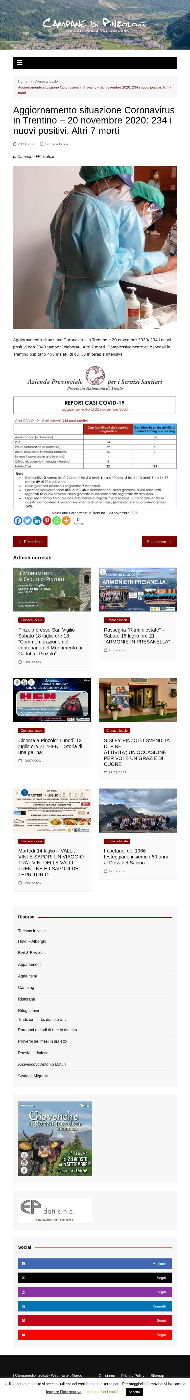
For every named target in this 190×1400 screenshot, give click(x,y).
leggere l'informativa (63, 1392)
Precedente (33, 542)
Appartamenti (30, 964)
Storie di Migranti (33, 1076)
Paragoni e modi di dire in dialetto (47, 1030)
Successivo (156, 542)
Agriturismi (27, 976)
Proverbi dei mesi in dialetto (42, 1041)
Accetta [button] (134, 1392)
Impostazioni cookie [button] (103, 1392)
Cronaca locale (56, 144)
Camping (26, 987)
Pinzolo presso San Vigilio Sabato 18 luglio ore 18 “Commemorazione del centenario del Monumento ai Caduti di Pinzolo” (50, 641)
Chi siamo (107, 1376)
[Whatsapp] (56, 520)
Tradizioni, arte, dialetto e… (42, 1019)
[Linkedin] (37, 520)
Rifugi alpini (28, 1010)
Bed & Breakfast (32, 953)
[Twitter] (27, 520)
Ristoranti (26, 999)
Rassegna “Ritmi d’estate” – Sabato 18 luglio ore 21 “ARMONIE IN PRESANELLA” (137, 635)
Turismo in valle (32, 931)
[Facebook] (18, 520)
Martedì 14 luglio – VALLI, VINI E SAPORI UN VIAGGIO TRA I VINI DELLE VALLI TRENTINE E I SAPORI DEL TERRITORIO (51, 862)
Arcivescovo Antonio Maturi (42, 1064)
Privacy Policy (132, 1376)
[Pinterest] (47, 520)
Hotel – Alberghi (32, 941)
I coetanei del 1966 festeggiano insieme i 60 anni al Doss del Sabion (136, 856)
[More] (66, 520)
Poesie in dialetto (33, 1053)
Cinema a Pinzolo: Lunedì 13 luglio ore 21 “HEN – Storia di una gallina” (50, 746)
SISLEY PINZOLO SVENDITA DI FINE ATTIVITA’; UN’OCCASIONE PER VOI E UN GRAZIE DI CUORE (136, 752)
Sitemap (157, 1376)
